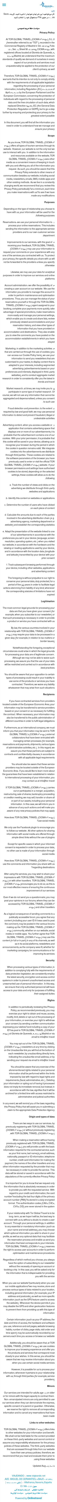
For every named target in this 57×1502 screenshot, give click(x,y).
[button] (4, 4)
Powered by (28, 1499)
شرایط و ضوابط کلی (22, 1490)
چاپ (53, 11)
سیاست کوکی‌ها (16, 1493)
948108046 (11, 1483)
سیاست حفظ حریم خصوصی (36, 1493)
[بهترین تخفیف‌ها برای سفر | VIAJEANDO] (47, 5)
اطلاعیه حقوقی (38, 1490)
